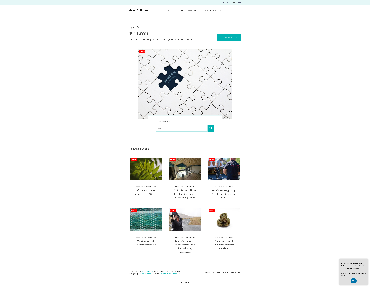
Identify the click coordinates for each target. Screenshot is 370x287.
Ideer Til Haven (138, 10)
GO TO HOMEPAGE (229, 38)
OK (353, 280)
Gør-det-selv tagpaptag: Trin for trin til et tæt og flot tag (223, 194)
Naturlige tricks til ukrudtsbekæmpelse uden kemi (224, 245)
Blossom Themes (145, 274)
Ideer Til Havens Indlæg (188, 10)
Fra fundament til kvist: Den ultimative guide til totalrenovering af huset (185, 194)
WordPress (164, 274)
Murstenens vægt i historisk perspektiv (146, 243)
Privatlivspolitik (175, 274)
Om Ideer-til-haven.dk (212, 10)
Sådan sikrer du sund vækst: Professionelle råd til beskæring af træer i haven (184, 246)
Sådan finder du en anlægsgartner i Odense (146, 192)
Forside (171, 10)
